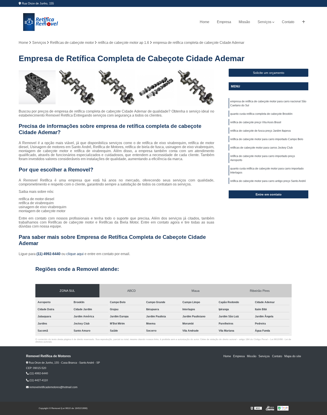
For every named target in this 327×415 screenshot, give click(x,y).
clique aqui (75, 254)
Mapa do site (292, 356)
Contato (288, 22)
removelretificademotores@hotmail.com (53, 387)
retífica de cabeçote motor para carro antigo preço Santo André (268, 181)
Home (204, 22)
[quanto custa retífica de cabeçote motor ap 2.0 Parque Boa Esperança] (195, 87)
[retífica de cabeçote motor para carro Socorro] (116, 87)
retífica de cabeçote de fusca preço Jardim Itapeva (260, 130)
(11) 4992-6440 (48, 254)
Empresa (224, 22)
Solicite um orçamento (268, 73)
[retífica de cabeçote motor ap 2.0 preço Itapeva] (156, 87)
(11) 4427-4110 (38, 380)
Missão (244, 22)
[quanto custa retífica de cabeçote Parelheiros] (76, 87)
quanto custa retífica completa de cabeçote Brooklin (261, 113)
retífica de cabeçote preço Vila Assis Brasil (255, 122)
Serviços (264, 22)
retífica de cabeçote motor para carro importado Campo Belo (266, 139)
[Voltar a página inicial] (41, 22)
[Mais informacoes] (304, 22)
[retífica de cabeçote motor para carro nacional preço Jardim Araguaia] (37, 87)
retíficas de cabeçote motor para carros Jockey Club (261, 147)
